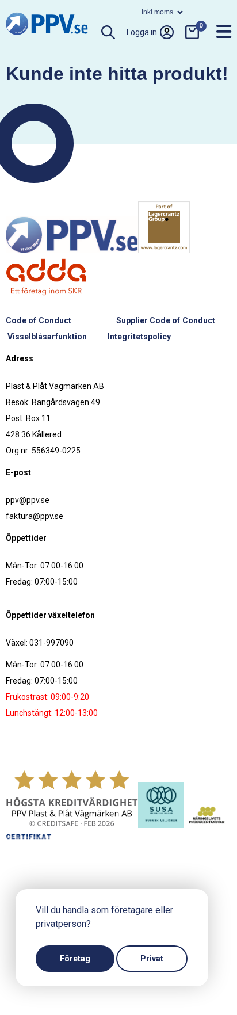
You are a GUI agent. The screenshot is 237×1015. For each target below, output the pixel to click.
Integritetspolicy (139, 336)
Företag (75, 958)
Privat (151, 958)
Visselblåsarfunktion (47, 336)
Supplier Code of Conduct (165, 320)
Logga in (142, 32)
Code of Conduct (38, 320)
